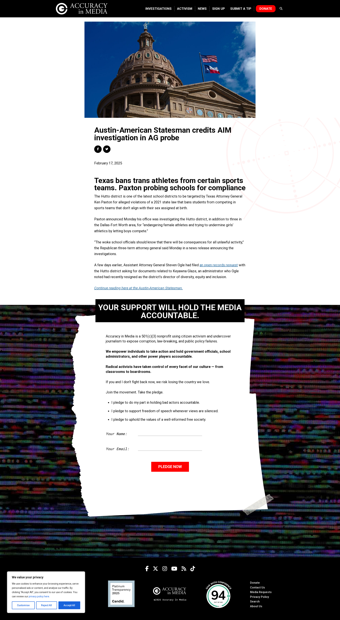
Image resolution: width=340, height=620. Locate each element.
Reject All (46, 605)
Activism (184, 8)
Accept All (69, 605)
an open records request (219, 265)
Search (255, 601)
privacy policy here (39, 596)
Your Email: (117, 448)
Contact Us (257, 587)
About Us (256, 606)
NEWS (202, 8)
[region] (46, 592)
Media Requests (261, 592)
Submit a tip (240, 8)
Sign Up (218, 8)
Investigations (158, 8)
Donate (265, 8)
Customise (23, 605)
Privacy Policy (259, 597)
